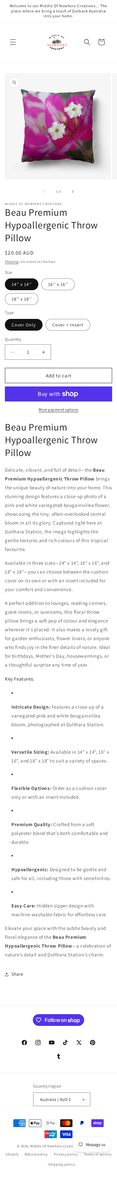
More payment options (59, 409)
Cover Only (24, 325)
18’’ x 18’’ (22, 299)
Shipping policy (61, 1164)
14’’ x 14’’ (22, 284)
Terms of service (97, 1154)
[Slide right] (73, 191)
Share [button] (17, 974)
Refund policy (36, 1154)
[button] (13, 42)
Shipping (12, 261)
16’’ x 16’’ (58, 284)
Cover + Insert (68, 325)
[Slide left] (44, 191)
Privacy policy (66, 1154)
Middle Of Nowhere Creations (55, 1146)
